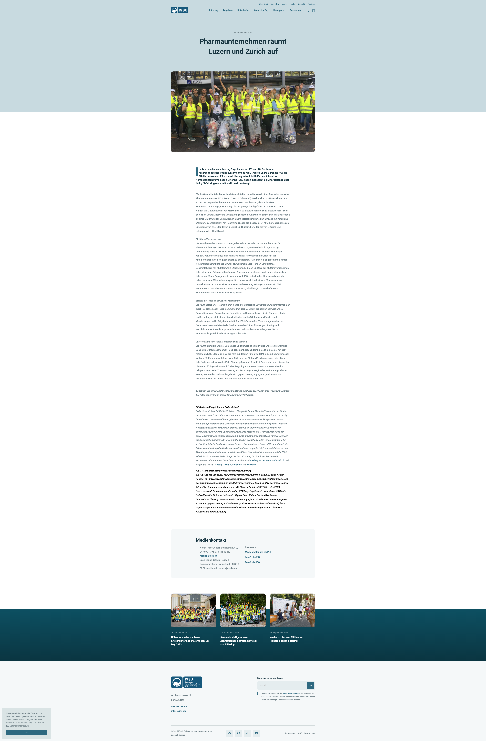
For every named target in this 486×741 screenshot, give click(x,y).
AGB (300, 733)
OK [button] (26, 732)
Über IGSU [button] (263, 4)
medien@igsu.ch (208, 555)
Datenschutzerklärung (19, 726)
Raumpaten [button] (279, 10)
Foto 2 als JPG (252, 562)
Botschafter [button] (243, 10)
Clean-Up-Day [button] (261, 10)
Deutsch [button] (311, 4)
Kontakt (301, 4)
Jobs (293, 4)
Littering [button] (213, 10)
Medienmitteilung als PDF (258, 552)
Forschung (295, 10)
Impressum (290, 733)
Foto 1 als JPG (252, 557)
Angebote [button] (228, 10)
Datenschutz (309, 733)
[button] (307, 10)
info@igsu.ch (178, 711)
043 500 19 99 (179, 706)
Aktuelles (275, 4)
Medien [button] (285, 4)
